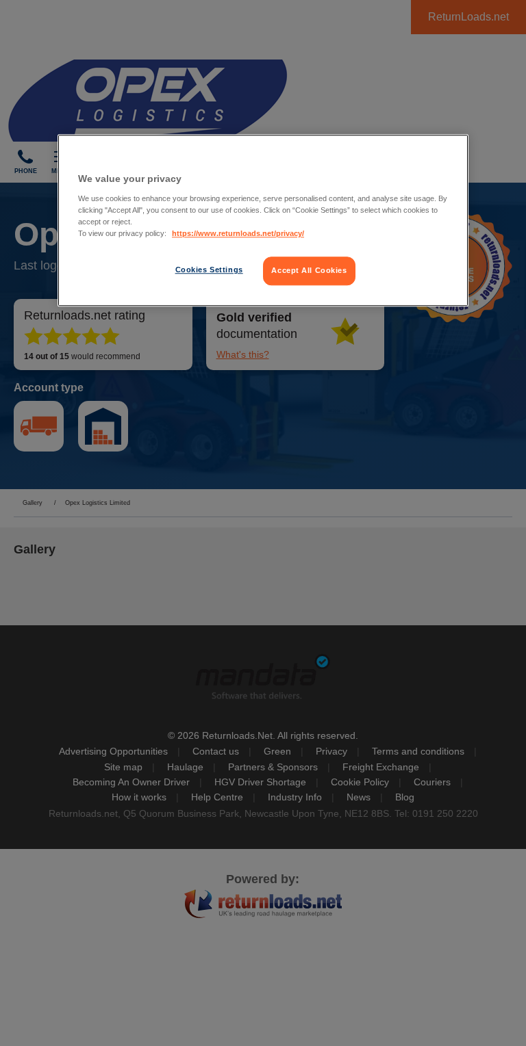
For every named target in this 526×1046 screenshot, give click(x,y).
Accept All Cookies (309, 270)
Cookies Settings (209, 269)
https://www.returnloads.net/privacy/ (238, 233)
